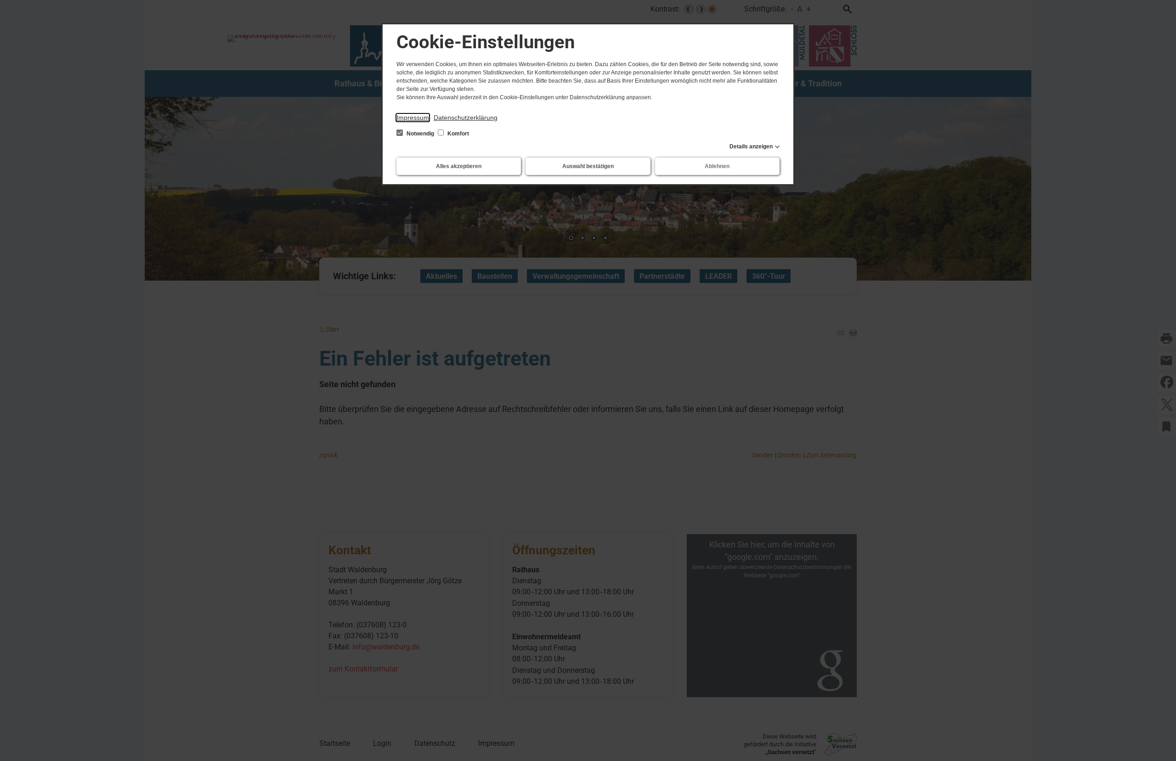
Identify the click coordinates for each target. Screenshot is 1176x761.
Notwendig (420, 133)
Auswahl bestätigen (588, 166)
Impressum (412, 117)
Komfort (457, 133)
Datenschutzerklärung (466, 117)
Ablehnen (717, 166)
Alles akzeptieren (458, 166)
